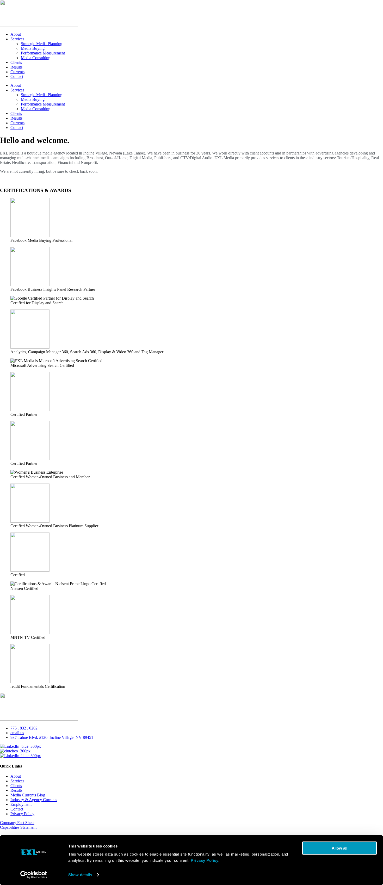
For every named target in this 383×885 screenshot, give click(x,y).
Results (16, 67)
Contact (16, 76)
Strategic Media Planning (41, 43)
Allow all (339, 848)
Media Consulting (35, 57)
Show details (80, 874)
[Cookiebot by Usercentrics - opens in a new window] (34, 875)
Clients (16, 62)
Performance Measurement (43, 53)
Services (17, 39)
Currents (17, 72)
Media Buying (33, 48)
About (15, 34)
